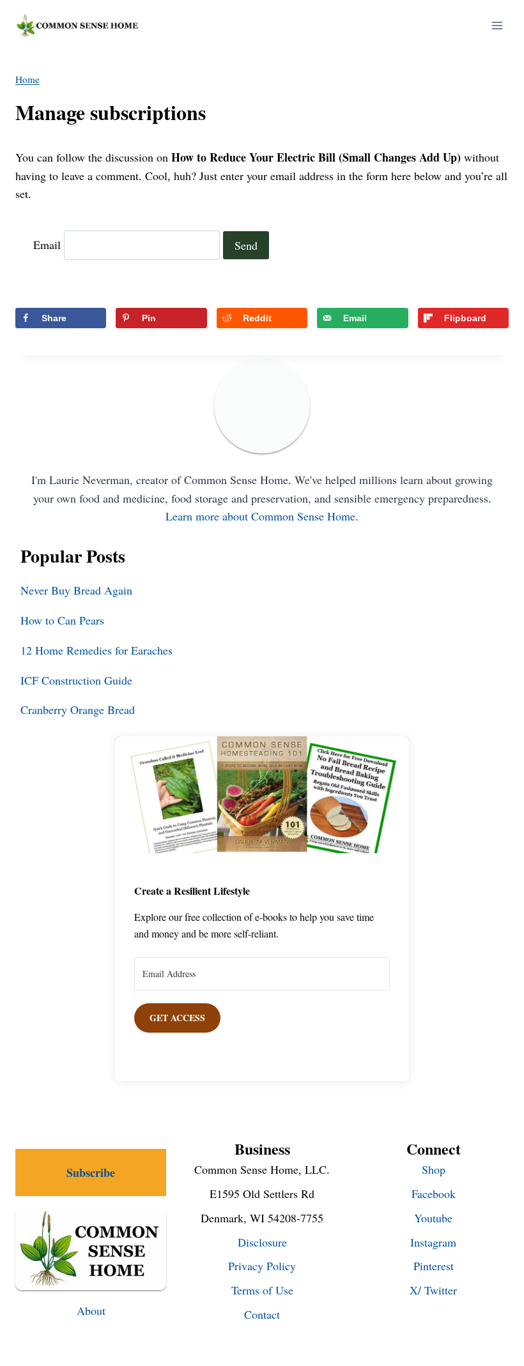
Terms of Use (262, 1290)
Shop (433, 1169)
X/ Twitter (433, 1290)
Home (27, 79)
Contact (262, 1314)
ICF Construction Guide (76, 680)
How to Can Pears (62, 620)
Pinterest (433, 1265)
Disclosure (262, 1242)
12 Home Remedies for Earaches (96, 650)
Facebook (434, 1193)
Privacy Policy (262, 1265)
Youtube (433, 1218)
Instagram (433, 1242)
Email (47, 245)
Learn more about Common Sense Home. (262, 516)
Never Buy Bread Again (76, 590)
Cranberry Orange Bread (77, 709)
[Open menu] (497, 25)
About (91, 1310)
